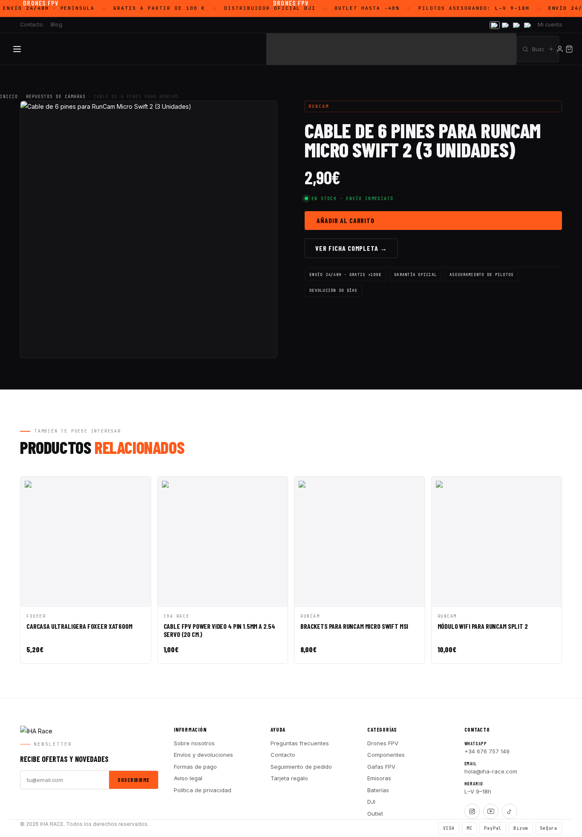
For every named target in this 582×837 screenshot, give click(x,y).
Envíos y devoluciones (203, 754)
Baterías (378, 790)
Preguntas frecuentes (300, 743)
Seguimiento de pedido (301, 766)
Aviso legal (188, 778)
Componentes (386, 754)
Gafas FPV (381, 766)
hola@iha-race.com (490, 771)
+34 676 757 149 (487, 751)
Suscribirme (134, 779)
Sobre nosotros (194, 743)
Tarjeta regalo (289, 778)
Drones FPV (382, 743)
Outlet (375, 813)
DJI (371, 801)
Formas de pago (195, 766)
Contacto (283, 754)
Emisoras (379, 778)
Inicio (9, 96)
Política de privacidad (202, 790)
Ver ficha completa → (351, 248)
